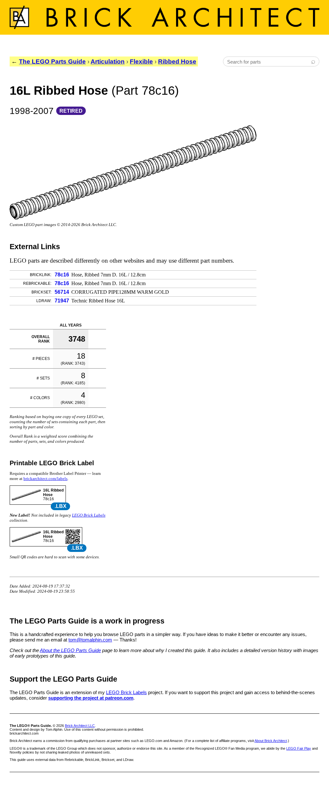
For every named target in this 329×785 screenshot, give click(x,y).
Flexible (141, 61)
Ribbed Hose (177, 61)
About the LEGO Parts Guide (70, 650)
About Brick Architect (270, 741)
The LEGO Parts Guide (52, 61)
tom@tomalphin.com (90, 639)
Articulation (108, 61)
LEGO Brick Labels (88, 515)
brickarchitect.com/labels (45, 478)
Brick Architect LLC (80, 726)
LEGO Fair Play (298, 748)
